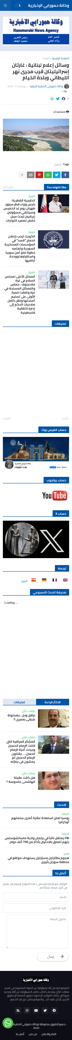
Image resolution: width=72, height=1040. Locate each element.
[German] (43, 581)
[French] (54, 581)
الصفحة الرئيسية (60, 58)
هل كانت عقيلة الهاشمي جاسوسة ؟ (20, 780)
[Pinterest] (39, 175)
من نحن (33, 1034)
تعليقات (19, 702)
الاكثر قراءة (53, 702)
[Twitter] (58, 99)
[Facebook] (63, 99)
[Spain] (32, 581)
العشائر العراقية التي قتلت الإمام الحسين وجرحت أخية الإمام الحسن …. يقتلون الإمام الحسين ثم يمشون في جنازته (20, 752)
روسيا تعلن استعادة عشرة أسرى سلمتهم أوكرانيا (40, 820)
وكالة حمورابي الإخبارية (48, 5)
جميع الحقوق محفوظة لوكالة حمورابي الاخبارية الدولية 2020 (35, 1026)
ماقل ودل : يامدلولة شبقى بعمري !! (21, 717)
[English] (64, 581)
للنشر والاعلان (48, 1034)
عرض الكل (8, 187)
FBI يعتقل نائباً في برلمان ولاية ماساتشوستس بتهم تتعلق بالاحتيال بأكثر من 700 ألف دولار (37, 840)
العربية (46, 58)
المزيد (24, 581)
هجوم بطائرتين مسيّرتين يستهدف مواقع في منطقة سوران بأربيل (38, 860)
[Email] (31, 175)
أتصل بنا (20, 1034)
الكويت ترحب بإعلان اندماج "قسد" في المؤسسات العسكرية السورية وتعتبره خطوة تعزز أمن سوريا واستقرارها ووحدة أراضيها (19, 248)
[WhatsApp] (52, 99)
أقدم (7, 419)
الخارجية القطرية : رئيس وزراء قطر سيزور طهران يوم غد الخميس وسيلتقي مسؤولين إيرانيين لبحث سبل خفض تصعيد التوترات (19, 210)
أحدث (64, 419)
